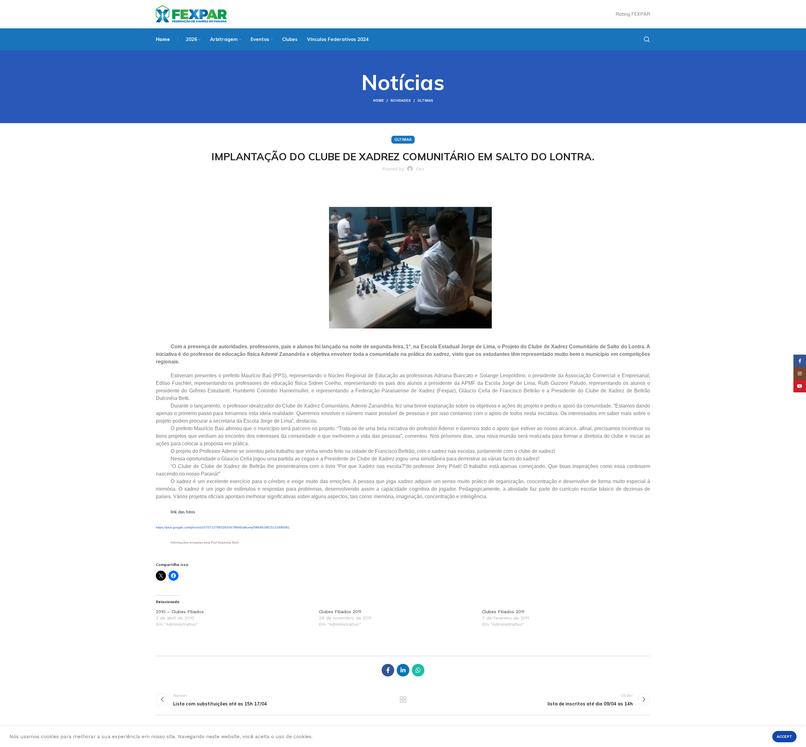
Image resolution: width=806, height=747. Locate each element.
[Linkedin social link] (403, 670)
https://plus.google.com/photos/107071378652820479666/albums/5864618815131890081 (223, 527)
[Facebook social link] (388, 670)
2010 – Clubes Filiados (180, 611)
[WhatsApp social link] (418, 670)
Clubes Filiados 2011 (340, 611)
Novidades (400, 101)
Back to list (403, 699)
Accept (784, 736)
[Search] (647, 39)
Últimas (425, 101)
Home (378, 101)
